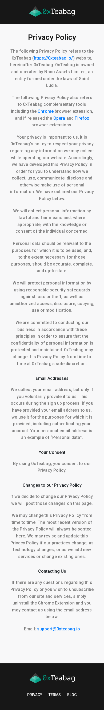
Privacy (34, 695)
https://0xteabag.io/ (53, 58)
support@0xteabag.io (58, 628)
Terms (55, 695)
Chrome (46, 111)
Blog (72, 695)
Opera (59, 118)
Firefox (82, 118)
